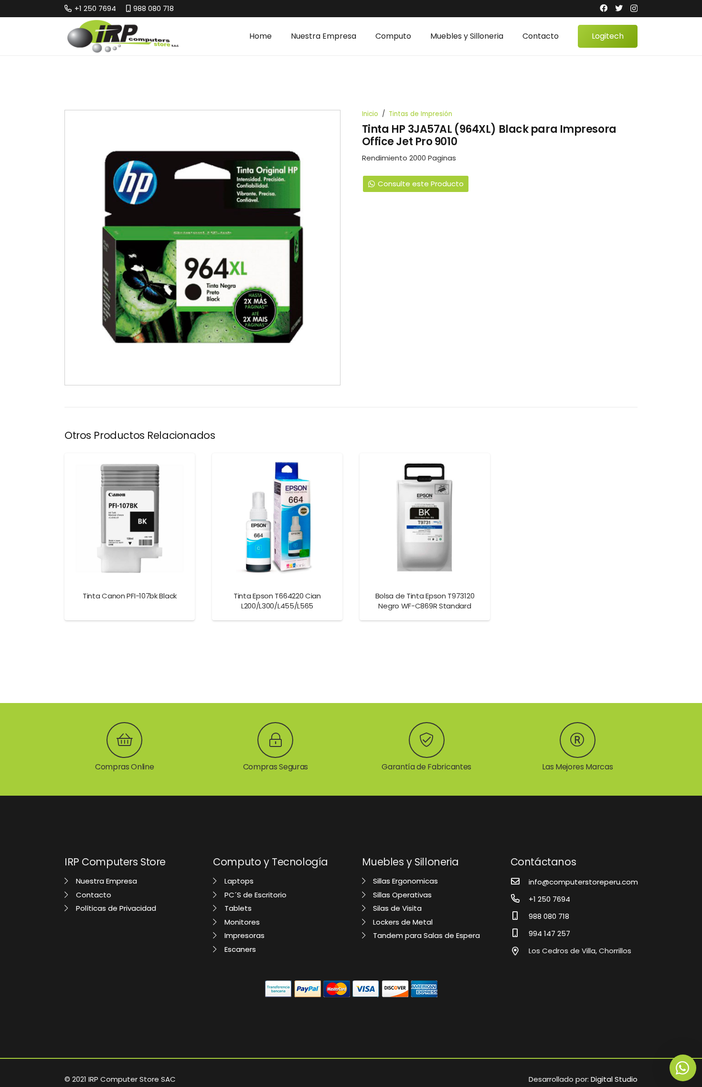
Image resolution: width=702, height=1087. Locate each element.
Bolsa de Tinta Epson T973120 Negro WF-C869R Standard (425, 601)
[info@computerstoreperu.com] (520, 882)
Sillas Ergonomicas (404, 881)
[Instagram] (634, 8)
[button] (326, 124)
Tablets (237, 908)
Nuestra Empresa (105, 881)
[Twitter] (619, 8)
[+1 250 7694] (520, 899)
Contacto (92, 895)
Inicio (370, 113)
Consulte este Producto (421, 184)
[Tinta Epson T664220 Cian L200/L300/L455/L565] (277, 518)
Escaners (239, 949)
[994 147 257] (520, 933)
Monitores (241, 922)
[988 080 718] (520, 916)
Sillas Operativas (401, 895)
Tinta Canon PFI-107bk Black (130, 596)
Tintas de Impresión (420, 113)
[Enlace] (122, 36)
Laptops (238, 881)
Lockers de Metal (402, 922)
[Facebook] (603, 8)
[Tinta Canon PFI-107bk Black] (129, 518)
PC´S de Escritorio (255, 895)
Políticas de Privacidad (115, 908)
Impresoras (244, 935)
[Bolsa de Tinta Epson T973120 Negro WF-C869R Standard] (425, 518)
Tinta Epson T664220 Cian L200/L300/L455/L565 (277, 601)
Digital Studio (614, 1079)
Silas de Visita (396, 908)
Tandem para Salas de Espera (425, 935)
